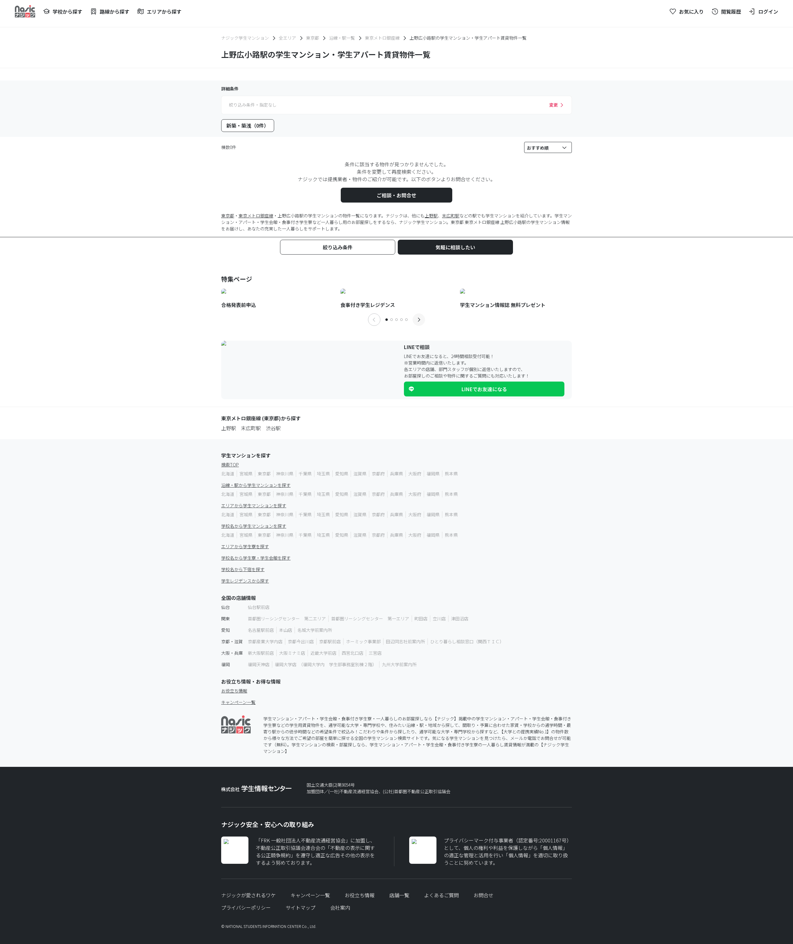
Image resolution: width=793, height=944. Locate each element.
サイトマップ (300, 907)
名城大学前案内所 (314, 630)
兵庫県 (396, 473)
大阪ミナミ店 (292, 653)
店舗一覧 (399, 895)
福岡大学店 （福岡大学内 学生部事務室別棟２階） (326, 664)
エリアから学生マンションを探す (253, 505)
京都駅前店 (330, 641)
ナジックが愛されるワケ (248, 895)
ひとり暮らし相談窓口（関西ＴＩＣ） (467, 641)
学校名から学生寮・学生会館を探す (256, 558)
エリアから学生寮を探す (245, 546)
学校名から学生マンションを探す (253, 526)
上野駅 (431, 215)
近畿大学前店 (323, 653)
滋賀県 (359, 473)
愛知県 (341, 473)
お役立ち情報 (234, 691)
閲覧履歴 (731, 11)
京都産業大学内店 (265, 641)
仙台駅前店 (258, 607)
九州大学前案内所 (399, 664)
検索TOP (230, 464)
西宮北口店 (352, 653)
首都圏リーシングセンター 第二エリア (287, 618)
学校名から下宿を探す (243, 569)
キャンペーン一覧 (238, 702)
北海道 (227, 473)
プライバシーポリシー (246, 907)
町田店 (420, 618)
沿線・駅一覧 (342, 38)
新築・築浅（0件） (247, 125)
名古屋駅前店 (261, 630)
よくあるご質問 (441, 895)
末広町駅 (450, 215)
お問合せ (483, 895)
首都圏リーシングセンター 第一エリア (370, 618)
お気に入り (691, 11)
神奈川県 (284, 473)
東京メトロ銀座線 (382, 38)
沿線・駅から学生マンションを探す (256, 485)
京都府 (378, 473)
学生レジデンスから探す (245, 581)
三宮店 (375, 653)
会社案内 (340, 907)
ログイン (768, 11)
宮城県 (245, 473)
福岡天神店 (258, 664)
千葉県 (305, 473)
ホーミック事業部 (363, 641)
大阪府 (414, 473)
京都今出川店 (301, 641)
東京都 (312, 38)
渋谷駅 (273, 428)
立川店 (439, 618)
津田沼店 (459, 618)
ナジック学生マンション (245, 38)
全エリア (287, 38)
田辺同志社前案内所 (405, 641)
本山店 (285, 630)
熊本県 (451, 473)
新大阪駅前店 (261, 653)
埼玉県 (323, 473)
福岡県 (433, 473)
